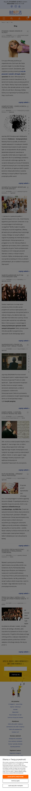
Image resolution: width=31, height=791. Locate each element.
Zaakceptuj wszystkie (15, 776)
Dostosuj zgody (15, 780)
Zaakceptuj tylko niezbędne (15, 785)
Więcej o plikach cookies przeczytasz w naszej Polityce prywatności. (14, 772)
